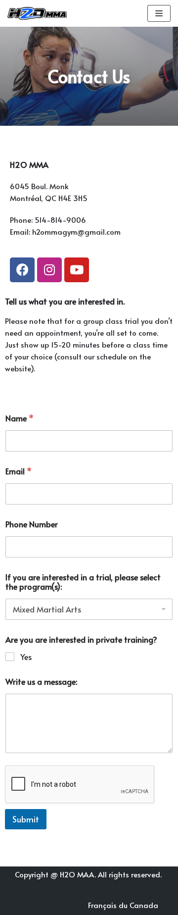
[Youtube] (76, 269)
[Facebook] (22, 269)
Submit (25, 819)
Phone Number (31, 524)
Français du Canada (123, 905)
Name (19, 418)
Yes (26, 657)
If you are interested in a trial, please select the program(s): (83, 581)
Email (18, 471)
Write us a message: (41, 681)
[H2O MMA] (37, 13)
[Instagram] (49, 269)
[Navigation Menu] (159, 13)
